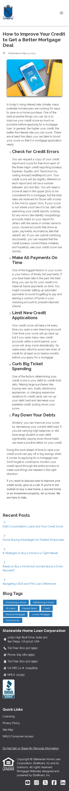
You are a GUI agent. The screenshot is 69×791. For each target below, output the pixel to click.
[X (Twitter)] (45, 783)
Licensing (9, 716)
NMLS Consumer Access (18, 736)
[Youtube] (27, 783)
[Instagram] (36, 783)
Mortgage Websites (29, 771)
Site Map (8, 729)
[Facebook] (54, 783)
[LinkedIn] (63, 783)
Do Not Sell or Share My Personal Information (31, 748)
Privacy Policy (11, 723)
